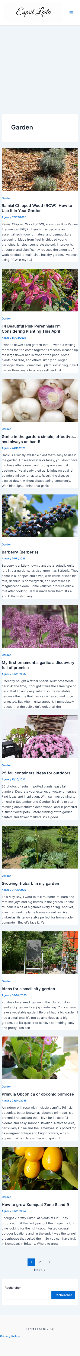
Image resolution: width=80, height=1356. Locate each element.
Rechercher (13, 1287)
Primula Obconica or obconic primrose (38, 1094)
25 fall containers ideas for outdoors (36, 773)
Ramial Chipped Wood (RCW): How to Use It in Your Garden (37, 208)
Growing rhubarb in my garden (30, 883)
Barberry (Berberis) (20, 552)
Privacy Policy (10, 1336)
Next (40, 1270)
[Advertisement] (40, 67)
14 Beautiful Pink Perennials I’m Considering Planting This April (31, 328)
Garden (7, 198)
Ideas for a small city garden (28, 988)
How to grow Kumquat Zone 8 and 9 (35, 1204)
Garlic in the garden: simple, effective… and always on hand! (39, 439)
